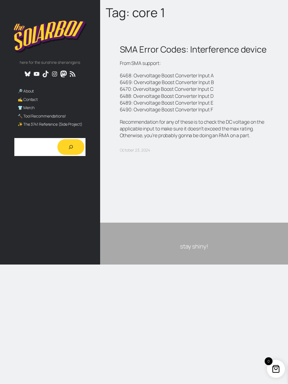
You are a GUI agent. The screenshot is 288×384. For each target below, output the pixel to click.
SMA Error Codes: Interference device (193, 49)
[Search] (70, 147)
